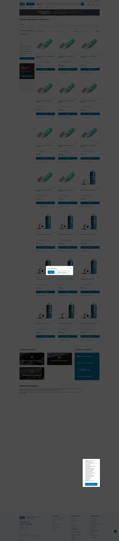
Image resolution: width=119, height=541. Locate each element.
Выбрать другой (62, 272)
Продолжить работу (91, 484)
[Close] (71, 268)
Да (51, 272)
